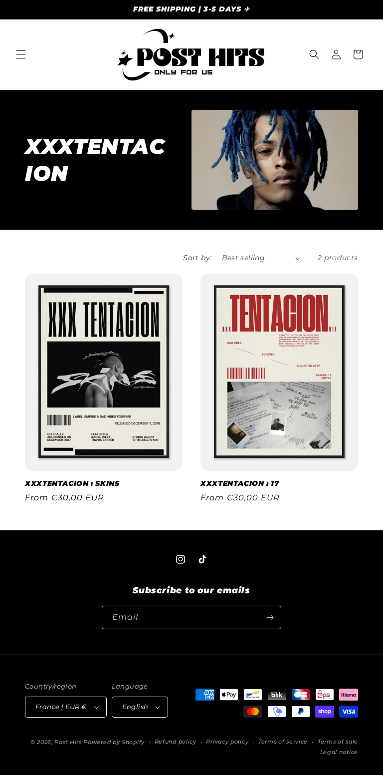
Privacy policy (227, 741)
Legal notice (339, 752)
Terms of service (283, 741)
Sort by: (197, 257)
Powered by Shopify (114, 742)
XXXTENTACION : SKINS (72, 483)
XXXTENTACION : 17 (239, 483)
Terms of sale (338, 741)
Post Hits (67, 742)
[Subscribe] (270, 617)
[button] (21, 54)
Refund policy (175, 741)
